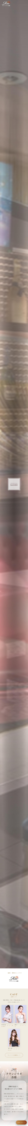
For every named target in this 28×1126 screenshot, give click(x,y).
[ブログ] (12, 1025)
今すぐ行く (21, 1122)
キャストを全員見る (14, 1055)
